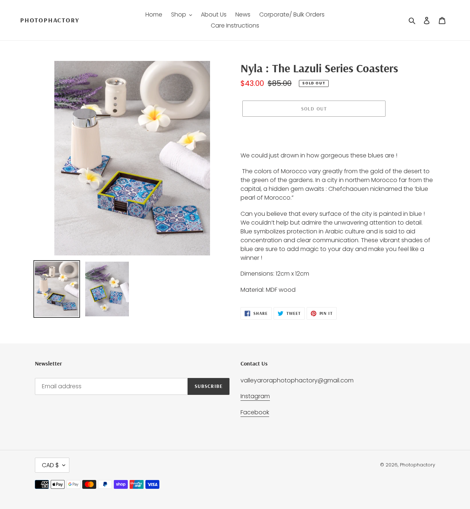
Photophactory (49, 20)
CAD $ (50, 465)
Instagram (255, 396)
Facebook (255, 412)
